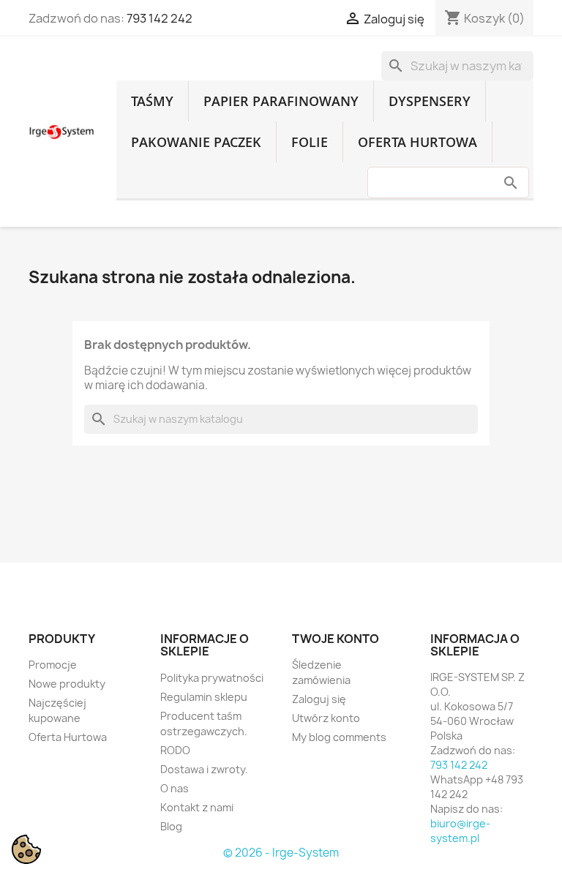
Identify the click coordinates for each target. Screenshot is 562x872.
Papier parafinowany (281, 101)
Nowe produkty (67, 684)
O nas (174, 788)
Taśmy (152, 101)
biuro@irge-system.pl (460, 830)
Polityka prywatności (211, 678)
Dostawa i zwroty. (204, 769)
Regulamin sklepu (203, 697)
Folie (309, 142)
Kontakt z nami (196, 807)
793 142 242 (159, 18)
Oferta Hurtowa (417, 142)
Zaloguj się (319, 699)
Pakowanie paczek (196, 142)
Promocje (53, 665)
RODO (175, 750)
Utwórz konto (326, 718)
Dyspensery (430, 101)
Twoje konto (335, 639)
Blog (171, 826)
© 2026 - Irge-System (281, 852)
